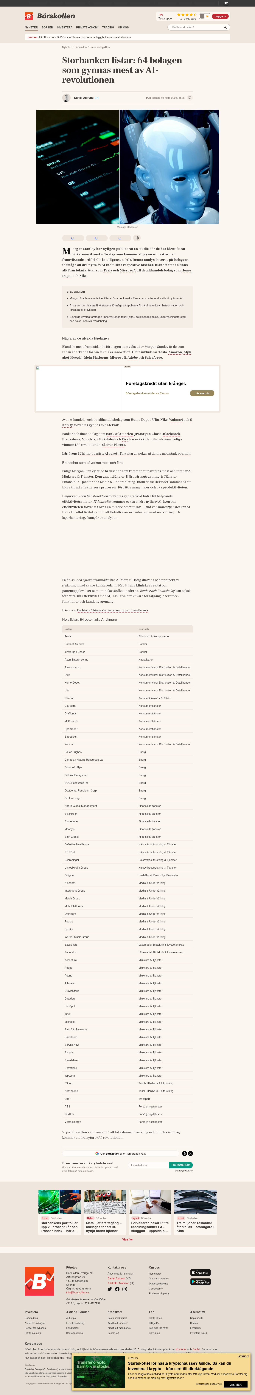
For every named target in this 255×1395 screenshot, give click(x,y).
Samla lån (154, 1333)
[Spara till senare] (190, 98)
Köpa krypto (196, 1318)
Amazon (175, 352)
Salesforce (153, 357)
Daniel (196, 1349)
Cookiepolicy (156, 1288)
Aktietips (71, 1318)
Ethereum (195, 1328)
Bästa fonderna (74, 1333)
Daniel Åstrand (84, 98)
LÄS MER (236, 1384)
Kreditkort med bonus (119, 1328)
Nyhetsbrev (155, 1273)
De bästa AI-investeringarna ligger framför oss (112, 610)
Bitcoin (194, 1323)
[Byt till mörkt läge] (204, 16)
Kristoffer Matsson (118, 1283)
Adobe (133, 357)
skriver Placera (113, 444)
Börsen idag (31, 1318)
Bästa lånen (155, 1318)
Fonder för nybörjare (35, 1328)
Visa (125, 439)
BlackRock (171, 434)
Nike (83, 276)
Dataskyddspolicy (184, 1170)
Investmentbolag (75, 1323)
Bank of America (119, 434)
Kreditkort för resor (118, 1323)
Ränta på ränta (33, 1333)
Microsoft (128, 270)
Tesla (107, 270)
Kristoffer (181, 1349)
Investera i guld (198, 1333)
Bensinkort (113, 1333)
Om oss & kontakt (159, 1278)
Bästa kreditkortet (117, 1318)
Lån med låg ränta (158, 1328)
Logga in (220, 16)
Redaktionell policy (159, 1293)
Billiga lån (154, 1323)
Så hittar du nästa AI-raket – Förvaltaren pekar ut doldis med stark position (134, 453)
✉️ (97, 98)
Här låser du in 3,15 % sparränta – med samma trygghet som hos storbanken (79, 37)
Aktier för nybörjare (35, 1323)
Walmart (176, 419)
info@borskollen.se (77, 1292)
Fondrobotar (72, 1328)
